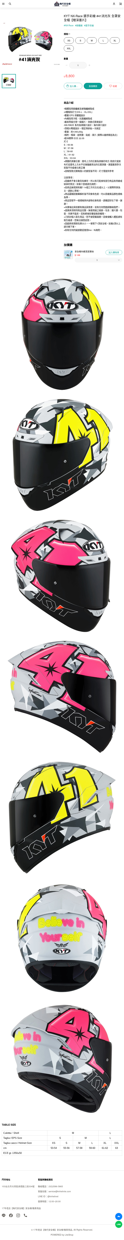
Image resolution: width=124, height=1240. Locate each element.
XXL (69, 48)
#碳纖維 (79, 25)
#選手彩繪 (89, 25)
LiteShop (69, 1234)
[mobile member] (114, 4)
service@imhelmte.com (60, 1191)
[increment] (89, 65)
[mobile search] (10, 4)
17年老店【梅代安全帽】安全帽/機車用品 (21, 1208)
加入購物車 (114, 252)
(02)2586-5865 (56, 1186)
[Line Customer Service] (118, 1224)
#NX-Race (68, 25)
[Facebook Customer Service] (118, 1216)
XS (68, 40)
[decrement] (66, 65)
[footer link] (3, 1214)
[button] (3, 4)
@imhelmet (52, 1196)
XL (115, 40)
